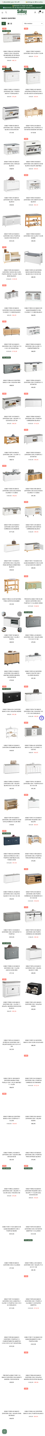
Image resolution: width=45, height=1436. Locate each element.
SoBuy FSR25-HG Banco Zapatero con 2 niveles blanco (12, 163)
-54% (4, 1093)
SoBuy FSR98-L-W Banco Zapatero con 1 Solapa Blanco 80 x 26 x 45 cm (11, 783)
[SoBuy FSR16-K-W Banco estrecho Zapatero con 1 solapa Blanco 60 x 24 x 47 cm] (12, 1027)
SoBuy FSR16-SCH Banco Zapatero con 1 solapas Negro (33, 1004)
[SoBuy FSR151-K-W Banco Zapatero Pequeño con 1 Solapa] (33, 804)
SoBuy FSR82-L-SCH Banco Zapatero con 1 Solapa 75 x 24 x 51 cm (33, 1265)
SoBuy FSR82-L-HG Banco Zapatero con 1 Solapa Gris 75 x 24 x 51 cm (33, 637)
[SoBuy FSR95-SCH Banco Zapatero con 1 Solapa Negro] (33, 1103)
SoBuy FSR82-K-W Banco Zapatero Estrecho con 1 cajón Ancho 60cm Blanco (33, 91)
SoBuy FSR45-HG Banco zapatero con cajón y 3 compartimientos (33, 346)
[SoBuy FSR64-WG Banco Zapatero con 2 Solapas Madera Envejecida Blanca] (33, 1362)
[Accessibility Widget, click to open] (41, 718)
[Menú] (2, 12)
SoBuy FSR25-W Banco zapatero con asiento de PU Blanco (33, 200)
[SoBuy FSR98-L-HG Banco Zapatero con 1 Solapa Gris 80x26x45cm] (12, 1139)
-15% (4, 321)
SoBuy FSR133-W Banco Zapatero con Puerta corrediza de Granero (11, 527)
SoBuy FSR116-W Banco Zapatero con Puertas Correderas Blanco (33, 527)
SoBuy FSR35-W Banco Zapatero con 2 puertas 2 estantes (33, 454)
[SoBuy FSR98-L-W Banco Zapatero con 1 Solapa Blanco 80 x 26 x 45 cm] (12, 768)
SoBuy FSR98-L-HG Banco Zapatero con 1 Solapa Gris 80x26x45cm (11, 1154)
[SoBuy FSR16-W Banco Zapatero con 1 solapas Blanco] (12, 184)
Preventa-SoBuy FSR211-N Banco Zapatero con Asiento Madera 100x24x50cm (12, 1377)
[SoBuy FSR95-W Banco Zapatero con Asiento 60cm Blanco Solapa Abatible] (33, 148)
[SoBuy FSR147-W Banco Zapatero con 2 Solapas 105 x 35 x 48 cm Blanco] (33, 696)
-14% (4, 66)
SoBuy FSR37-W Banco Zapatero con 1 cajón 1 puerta (11, 637)
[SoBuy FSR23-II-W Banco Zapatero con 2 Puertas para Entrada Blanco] (33, 1139)
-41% (26, 686)
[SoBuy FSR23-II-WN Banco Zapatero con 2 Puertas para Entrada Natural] (33, 840)
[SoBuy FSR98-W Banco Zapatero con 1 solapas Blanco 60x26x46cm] (12, 112)
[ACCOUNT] (35, 12)
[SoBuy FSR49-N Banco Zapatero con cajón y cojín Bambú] (33, 221)
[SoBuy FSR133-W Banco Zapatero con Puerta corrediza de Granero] (12, 511)
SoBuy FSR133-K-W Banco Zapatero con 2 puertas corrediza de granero (33, 1080)
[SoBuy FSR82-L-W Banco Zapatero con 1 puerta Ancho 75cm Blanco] (12, 76)
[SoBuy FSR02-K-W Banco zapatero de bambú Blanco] (12, 732)
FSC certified (6, 31)
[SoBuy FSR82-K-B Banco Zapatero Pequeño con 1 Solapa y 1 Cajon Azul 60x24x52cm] (33, 1175)
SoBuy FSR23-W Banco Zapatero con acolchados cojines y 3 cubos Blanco (12, 310)
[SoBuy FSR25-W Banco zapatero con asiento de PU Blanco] (33, 184)
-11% (4, 466)
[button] (39, 12)
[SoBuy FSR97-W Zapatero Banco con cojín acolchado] (33, 1027)
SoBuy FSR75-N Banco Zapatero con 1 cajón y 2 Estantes (11, 454)
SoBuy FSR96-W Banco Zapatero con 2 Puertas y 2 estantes (33, 382)
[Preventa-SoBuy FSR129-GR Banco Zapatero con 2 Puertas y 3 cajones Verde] (33, 586)
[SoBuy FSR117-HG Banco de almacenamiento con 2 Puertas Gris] (33, 1324)
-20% (26, 66)
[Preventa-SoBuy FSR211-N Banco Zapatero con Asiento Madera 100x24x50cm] (12, 1362)
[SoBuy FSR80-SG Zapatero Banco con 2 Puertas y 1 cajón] (12, 1103)
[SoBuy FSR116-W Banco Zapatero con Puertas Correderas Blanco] (33, 511)
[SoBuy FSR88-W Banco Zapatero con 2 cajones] (12, 1250)
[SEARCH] (6, 12)
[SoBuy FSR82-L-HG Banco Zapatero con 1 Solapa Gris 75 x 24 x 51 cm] (33, 622)
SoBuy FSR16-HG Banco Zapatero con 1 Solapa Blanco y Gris (33, 968)
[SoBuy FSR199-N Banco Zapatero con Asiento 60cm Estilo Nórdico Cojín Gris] (12, 804)
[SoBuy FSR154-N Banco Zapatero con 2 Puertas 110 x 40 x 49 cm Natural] (12, 331)
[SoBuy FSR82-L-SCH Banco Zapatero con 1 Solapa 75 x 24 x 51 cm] (33, 1250)
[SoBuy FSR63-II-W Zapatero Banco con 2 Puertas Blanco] (33, 1398)
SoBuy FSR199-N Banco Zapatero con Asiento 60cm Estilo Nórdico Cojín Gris (11, 819)
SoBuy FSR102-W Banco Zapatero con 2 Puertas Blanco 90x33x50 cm (11, 236)
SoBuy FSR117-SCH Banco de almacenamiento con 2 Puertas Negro (11, 1229)
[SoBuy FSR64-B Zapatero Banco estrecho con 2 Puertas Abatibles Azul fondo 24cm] (12, 840)
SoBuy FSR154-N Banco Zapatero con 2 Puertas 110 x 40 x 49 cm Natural (11, 346)
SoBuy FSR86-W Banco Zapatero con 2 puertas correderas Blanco (33, 418)
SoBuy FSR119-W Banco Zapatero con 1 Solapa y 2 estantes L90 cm (12, 418)
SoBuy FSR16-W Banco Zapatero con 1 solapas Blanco (11, 200)
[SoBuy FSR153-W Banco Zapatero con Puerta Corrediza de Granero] (33, 917)
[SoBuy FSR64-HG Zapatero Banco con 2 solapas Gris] (12, 367)
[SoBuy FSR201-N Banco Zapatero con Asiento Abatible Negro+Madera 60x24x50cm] (12, 658)
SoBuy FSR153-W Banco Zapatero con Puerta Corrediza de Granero (33, 932)
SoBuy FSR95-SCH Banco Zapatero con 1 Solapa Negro (33, 1118)
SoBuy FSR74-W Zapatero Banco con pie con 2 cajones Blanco (33, 673)
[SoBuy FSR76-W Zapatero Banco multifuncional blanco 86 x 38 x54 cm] (33, 257)
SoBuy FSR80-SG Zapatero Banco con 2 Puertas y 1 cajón (11, 1118)
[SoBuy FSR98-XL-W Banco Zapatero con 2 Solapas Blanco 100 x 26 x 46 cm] (12, 879)
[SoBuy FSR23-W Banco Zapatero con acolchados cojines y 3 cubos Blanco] (12, 295)
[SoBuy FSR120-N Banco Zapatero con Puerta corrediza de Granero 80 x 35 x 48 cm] (33, 879)
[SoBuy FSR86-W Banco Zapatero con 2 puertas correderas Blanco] (33, 403)
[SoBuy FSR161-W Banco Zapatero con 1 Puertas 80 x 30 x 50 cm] (33, 768)
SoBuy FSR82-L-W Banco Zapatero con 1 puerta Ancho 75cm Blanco (12, 91)
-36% (4, 285)
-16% (4, 247)
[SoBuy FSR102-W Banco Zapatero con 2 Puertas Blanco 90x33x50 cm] (12, 221)
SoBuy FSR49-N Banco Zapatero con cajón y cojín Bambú (33, 236)
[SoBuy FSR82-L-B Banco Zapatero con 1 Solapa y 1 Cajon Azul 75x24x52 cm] (12, 1175)
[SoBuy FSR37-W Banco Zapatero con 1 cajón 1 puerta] (12, 622)
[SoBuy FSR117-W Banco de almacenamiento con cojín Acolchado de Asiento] (33, 548)
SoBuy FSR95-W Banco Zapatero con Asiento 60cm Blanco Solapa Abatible (33, 163)
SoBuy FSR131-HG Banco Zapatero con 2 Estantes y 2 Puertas (11, 932)
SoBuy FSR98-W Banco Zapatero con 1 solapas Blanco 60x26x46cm (11, 127)
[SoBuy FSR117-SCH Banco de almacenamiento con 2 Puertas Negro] (12, 1213)
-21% (4, 1166)
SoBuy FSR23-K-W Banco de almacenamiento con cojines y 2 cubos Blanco (33, 310)
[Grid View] (8, 23)
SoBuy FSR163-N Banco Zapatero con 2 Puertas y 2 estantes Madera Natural (33, 127)
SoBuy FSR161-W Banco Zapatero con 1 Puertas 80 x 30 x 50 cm (33, 783)
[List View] (11, 23)
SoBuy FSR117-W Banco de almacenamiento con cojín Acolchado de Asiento (33, 563)
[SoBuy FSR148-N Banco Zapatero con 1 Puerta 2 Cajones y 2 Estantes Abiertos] (33, 1286)
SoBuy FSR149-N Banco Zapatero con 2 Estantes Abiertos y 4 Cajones (33, 1229)
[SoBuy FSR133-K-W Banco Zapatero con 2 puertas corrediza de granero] (33, 1065)
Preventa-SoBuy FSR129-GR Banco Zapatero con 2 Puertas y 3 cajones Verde (33, 601)
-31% (26, 722)
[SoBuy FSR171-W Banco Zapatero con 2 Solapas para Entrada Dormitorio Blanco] (12, 548)
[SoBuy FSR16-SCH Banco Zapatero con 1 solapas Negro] (33, 989)
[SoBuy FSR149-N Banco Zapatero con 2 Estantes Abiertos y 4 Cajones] (33, 1213)
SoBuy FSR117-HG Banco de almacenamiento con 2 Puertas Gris (33, 1339)
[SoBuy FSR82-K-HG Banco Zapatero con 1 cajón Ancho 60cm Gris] (12, 953)
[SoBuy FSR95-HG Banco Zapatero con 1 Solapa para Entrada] (12, 1398)
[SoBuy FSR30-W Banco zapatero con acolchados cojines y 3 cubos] (12, 475)
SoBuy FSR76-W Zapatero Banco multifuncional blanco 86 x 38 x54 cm (33, 272)
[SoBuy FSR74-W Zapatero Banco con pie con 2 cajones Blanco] (33, 658)
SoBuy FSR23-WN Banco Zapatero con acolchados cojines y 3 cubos (33, 490)
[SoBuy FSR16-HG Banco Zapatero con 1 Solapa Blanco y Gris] (33, 953)
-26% (26, 175)
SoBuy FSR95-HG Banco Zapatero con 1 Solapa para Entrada (11, 1413)
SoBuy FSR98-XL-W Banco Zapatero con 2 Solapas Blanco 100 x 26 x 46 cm (11, 894)
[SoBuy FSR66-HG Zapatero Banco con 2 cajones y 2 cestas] (33, 732)
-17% (26, 502)
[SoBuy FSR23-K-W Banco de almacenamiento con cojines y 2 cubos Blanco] (33, 295)
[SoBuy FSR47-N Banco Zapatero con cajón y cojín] (33, 38)
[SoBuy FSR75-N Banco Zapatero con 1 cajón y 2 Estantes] (12, 439)
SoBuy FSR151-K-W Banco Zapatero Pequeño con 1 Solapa (33, 819)
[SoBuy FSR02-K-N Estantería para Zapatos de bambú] (12, 586)
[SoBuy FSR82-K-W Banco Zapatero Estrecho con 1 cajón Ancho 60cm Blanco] (33, 76)
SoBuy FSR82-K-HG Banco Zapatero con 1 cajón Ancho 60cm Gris (11, 968)
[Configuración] (42, 12)
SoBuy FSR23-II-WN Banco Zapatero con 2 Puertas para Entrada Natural (33, 855)
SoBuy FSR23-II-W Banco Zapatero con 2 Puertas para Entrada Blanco (33, 1154)
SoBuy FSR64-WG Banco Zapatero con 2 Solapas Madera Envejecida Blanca (33, 1377)
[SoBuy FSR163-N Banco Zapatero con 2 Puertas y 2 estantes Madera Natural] (33, 112)
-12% (26, 430)
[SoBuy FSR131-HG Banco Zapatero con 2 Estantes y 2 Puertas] (12, 917)
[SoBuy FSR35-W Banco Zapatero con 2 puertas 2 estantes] (33, 439)
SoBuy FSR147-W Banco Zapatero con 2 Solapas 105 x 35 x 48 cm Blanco (33, 711)
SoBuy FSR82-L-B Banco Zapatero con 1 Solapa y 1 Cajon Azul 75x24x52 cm (12, 1191)
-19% (4, 28)
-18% (26, 28)
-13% (26, 576)
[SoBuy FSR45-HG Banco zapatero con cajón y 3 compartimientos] (33, 331)
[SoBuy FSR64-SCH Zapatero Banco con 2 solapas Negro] (12, 696)
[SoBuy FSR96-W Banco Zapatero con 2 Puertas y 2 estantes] (33, 367)
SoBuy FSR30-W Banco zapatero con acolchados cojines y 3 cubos (12, 490)
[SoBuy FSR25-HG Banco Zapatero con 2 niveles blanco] (12, 148)
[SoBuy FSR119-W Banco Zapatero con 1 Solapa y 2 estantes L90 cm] (12, 403)
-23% (26, 795)
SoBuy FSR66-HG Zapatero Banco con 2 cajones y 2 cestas (33, 747)
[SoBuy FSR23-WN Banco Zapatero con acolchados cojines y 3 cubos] (33, 475)
